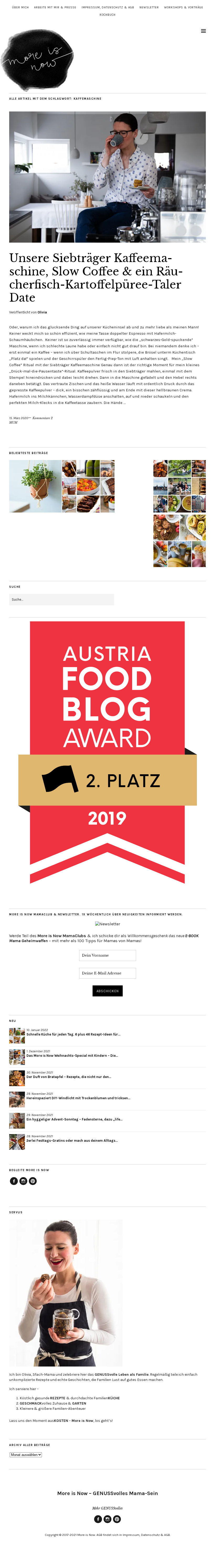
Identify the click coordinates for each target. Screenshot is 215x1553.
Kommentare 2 (43, 418)
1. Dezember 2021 (38, 1051)
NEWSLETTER (149, 7)
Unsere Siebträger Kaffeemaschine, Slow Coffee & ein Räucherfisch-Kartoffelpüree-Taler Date (96, 278)
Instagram (23, 1184)
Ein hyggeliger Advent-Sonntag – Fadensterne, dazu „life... (74, 1119)
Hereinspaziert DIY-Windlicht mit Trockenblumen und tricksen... (78, 1098)
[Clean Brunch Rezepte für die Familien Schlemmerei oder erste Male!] (88, 487)
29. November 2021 (39, 1094)
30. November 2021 (39, 1072)
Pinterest (33, 1184)
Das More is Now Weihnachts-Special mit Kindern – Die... (72, 1056)
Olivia (42, 312)
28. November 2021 (39, 1136)
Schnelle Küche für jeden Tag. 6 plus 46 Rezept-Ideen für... (73, 1034)
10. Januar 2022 (37, 1030)
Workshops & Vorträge (183, 7)
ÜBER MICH (20, 7)
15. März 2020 (18, 418)
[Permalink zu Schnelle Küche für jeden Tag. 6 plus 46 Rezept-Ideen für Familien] (17, 1036)
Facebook (14, 1184)
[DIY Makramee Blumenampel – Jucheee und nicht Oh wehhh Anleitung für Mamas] (35, 487)
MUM (13, 422)
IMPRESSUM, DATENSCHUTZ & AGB (108, 7)
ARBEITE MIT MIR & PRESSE (55, 7)
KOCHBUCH (108, 15)
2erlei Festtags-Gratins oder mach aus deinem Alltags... (72, 1141)
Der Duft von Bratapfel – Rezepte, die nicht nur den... (68, 1077)
